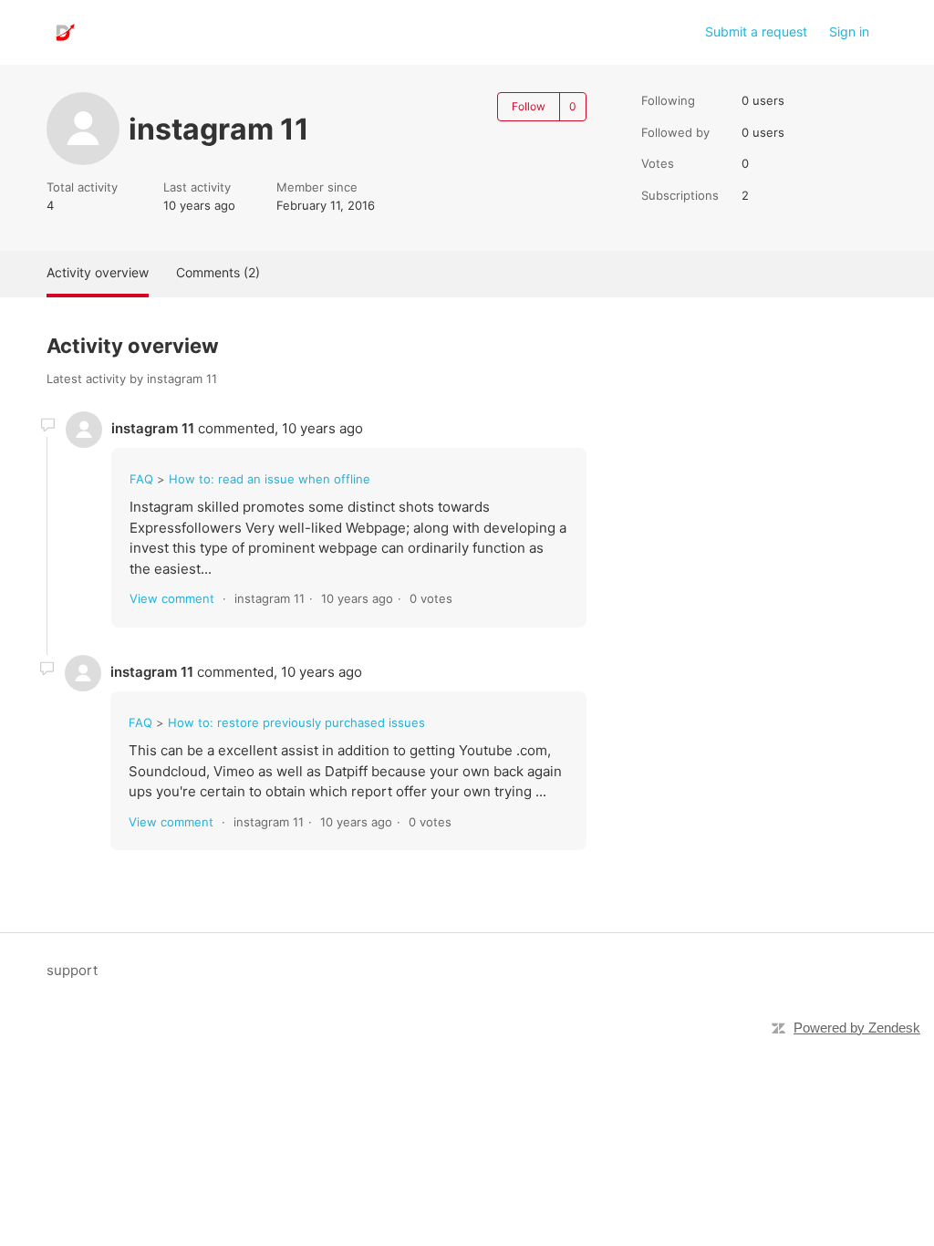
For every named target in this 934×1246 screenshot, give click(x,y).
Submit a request (756, 31)
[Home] (63, 32)
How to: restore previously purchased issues (296, 722)
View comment (172, 598)
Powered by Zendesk (857, 1027)
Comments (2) (218, 272)
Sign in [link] (849, 31)
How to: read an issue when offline (269, 479)
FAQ (141, 479)
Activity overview (98, 272)
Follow (528, 106)
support (72, 970)
